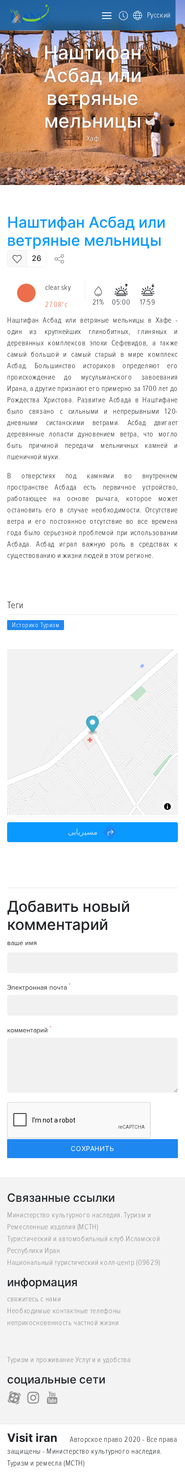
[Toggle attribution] (167, 806)
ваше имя (22, 943)
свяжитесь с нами (34, 1299)
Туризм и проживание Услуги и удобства (69, 1360)
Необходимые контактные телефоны (64, 1311)
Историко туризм (35, 625)
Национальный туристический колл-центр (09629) (83, 1262)
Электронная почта (39, 987)
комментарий (29, 1029)
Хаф (92, 138)
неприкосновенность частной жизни (63, 1322)
